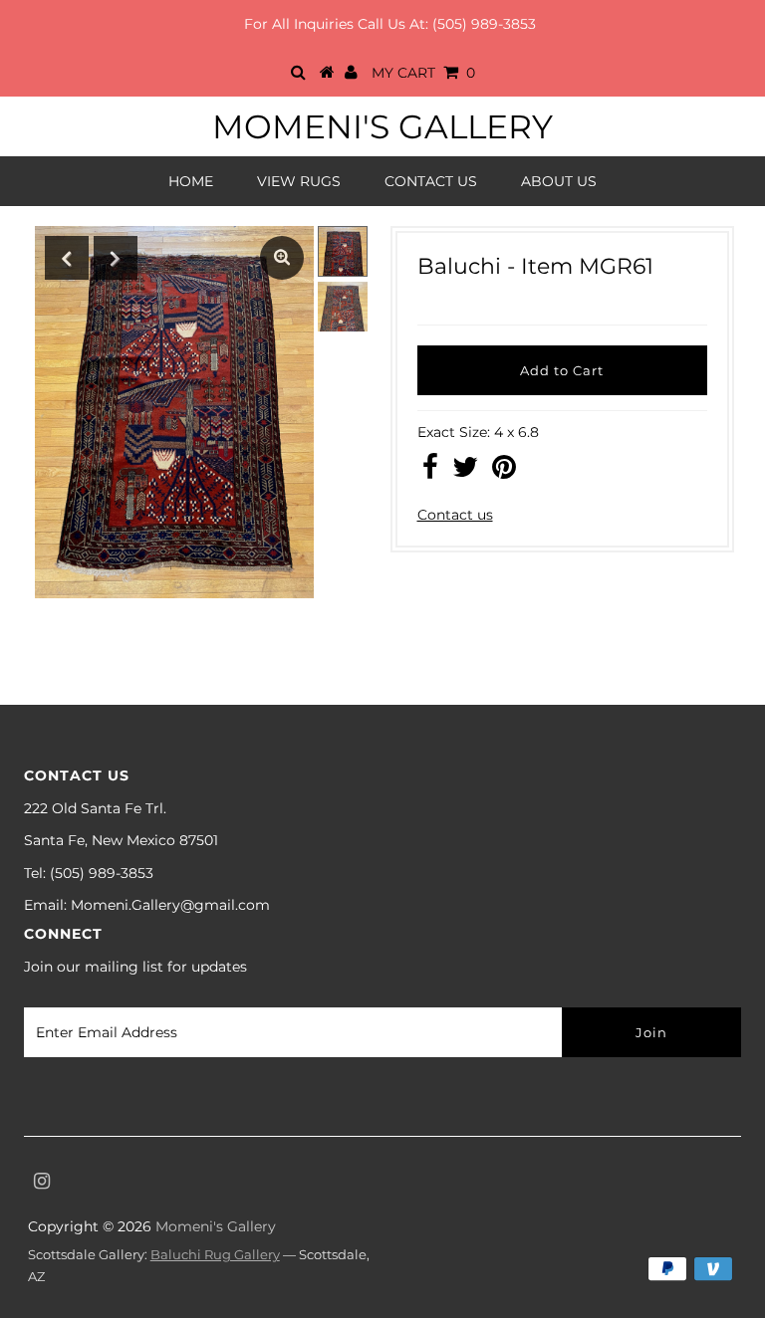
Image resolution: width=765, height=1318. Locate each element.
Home (190, 181)
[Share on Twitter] (465, 472)
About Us (559, 181)
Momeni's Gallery (382, 126)
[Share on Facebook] (430, 472)
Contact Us (430, 181)
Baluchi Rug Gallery (215, 1254)
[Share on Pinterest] (504, 472)
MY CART (423, 73)
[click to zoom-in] (282, 258)
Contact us (455, 515)
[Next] (115, 258)
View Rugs (299, 181)
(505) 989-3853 (484, 24)
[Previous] (67, 258)
